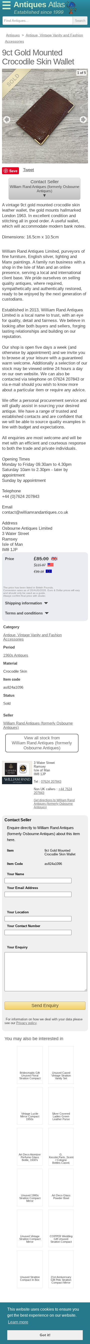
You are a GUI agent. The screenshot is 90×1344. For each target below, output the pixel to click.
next (84, 119)
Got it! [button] (45, 1335)
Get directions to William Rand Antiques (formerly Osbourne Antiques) (54, 803)
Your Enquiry (17, 947)
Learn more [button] (18, 1322)
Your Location (18, 912)
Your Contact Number (23, 926)
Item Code (15, 864)
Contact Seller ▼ (44, 188)
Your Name (15, 874)
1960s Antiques (15, 655)
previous (6, 119)
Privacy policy (26, 1023)
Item (10, 850)
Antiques (39, 4)
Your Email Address (22, 888)
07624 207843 (51, 781)
